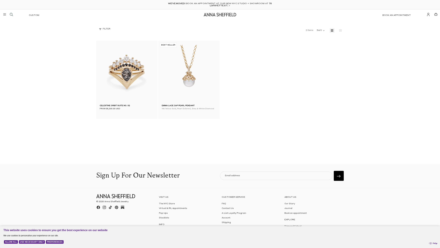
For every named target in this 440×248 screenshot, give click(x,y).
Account (226, 218)
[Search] (11, 14)
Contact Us (228, 208)
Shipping (226, 223)
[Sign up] (339, 176)
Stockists (164, 218)
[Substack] (122, 207)
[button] (105, 72)
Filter (106, 29)
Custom (34, 15)
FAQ (224, 204)
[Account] (428, 14)
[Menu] (4, 14)
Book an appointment (396, 15)
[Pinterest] (116, 207)
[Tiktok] (110, 207)
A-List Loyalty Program (234, 213)
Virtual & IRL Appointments (173, 208)
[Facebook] (98, 207)
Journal (288, 208)
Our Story (289, 204)
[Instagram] (104, 207)
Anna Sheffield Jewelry (116, 202)
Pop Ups (163, 213)
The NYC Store (167, 204)
